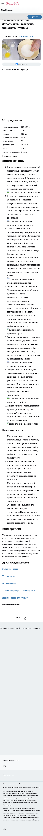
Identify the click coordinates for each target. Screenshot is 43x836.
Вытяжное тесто (10, 568)
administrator (26, 36)
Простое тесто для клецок (15, 597)
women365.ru (18, 784)
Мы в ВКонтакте (7, 10)
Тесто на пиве (9, 576)
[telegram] (25, 618)
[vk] (18, 618)
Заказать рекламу (9, 775)
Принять (34, 17)
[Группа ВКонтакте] (21, 64)
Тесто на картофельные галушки (18, 590)
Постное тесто (9, 583)
